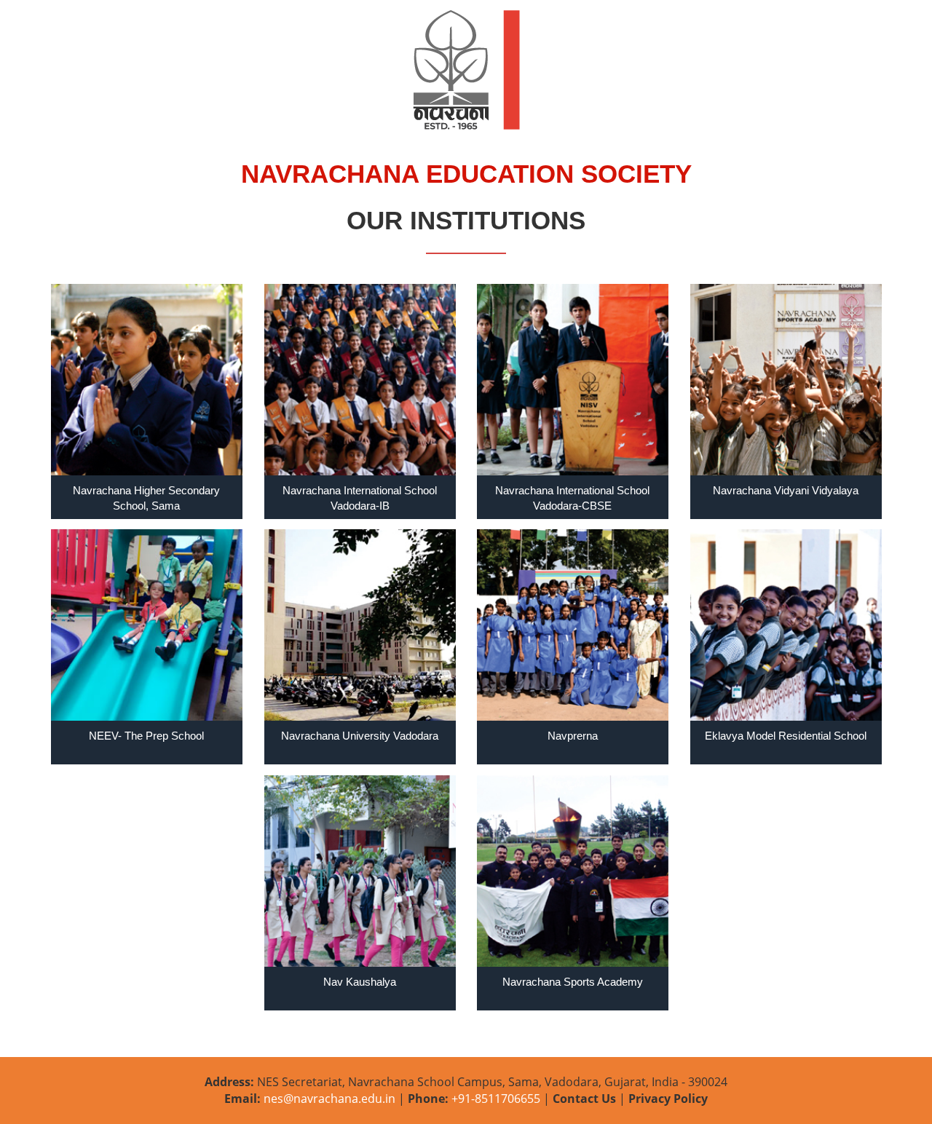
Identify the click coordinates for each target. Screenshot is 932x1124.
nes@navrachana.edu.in (329, 1099)
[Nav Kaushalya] (360, 871)
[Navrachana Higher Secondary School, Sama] (146, 379)
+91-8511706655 (494, 1099)
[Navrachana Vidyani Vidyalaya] (786, 379)
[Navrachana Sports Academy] (572, 871)
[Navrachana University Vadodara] (360, 625)
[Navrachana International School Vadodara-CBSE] (572, 379)
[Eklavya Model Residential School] (786, 625)
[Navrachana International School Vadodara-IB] (360, 379)
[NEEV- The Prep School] (146, 625)
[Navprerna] (572, 625)
